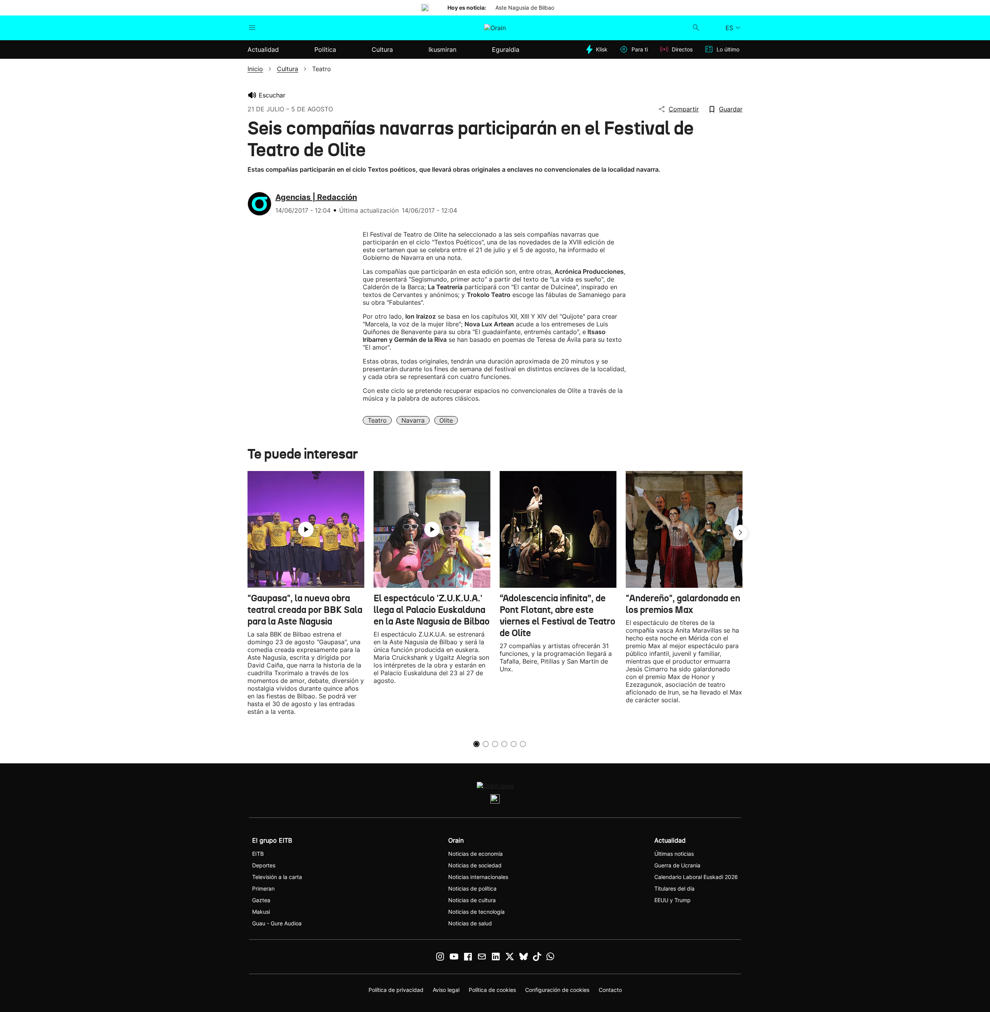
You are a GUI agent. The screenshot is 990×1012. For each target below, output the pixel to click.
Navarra (413, 420)
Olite (446, 420)
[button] (740, 532)
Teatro (377, 420)
